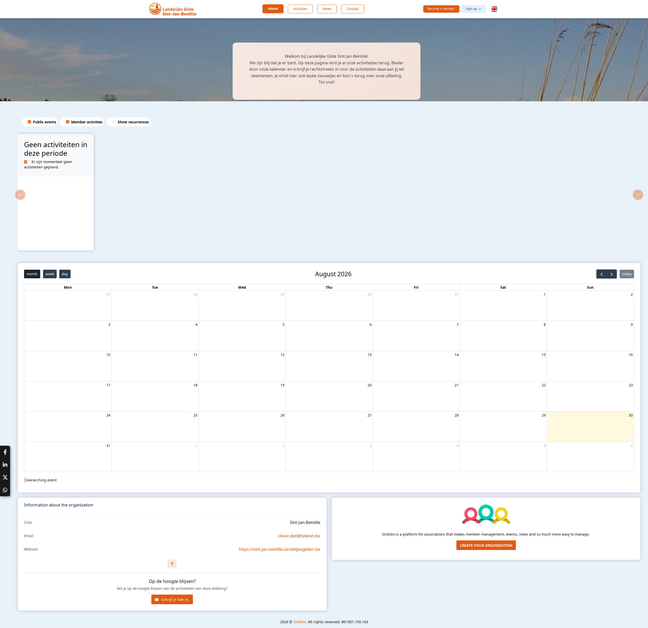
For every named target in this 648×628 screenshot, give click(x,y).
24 (108, 415)
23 (631, 385)
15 (544, 354)
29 (282, 294)
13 (370, 354)
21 (457, 385)
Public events (44, 122)
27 (108, 294)
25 (195, 415)
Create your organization (486, 545)
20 (370, 385)
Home (273, 8)
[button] (494, 9)
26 (282, 415)
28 (195, 294)
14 (457, 354)
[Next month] (611, 274)
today (627, 273)
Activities (300, 9)
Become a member (441, 9)
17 (108, 385)
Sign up (471, 9)
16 (631, 354)
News (327, 9)
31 (457, 294)
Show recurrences (133, 122)
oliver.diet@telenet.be (299, 536)
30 (370, 294)
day (65, 273)
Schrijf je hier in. (174, 599)
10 (108, 354)
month (32, 273)
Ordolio (299, 621)
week (50, 273)
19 (282, 385)
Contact (353, 9)
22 (544, 385)
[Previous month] (601, 274)
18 (195, 385)
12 (282, 354)
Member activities (87, 122)
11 (195, 354)
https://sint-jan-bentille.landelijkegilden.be (279, 549)
